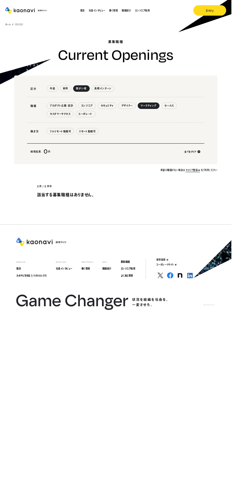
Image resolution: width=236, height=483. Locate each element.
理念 (18, 268)
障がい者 (81, 88)
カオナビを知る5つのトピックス (31, 275)
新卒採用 (161, 259)
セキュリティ (107, 105)
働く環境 (85, 268)
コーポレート (85, 114)
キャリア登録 (192, 170)
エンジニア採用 (128, 268)
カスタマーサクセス (60, 114)
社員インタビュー (64, 268)
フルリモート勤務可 (60, 131)
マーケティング (148, 105)
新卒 (65, 88)
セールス (169, 105)
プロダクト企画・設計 (61, 105)
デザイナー (127, 105)
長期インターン (102, 88)
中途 (52, 88)
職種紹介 (107, 268)
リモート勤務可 (87, 131)
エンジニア (87, 105)
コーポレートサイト (165, 264)
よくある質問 (127, 275)
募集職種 (125, 262)
